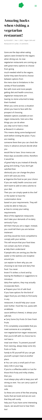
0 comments (24, 44)
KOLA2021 (9, 40)
